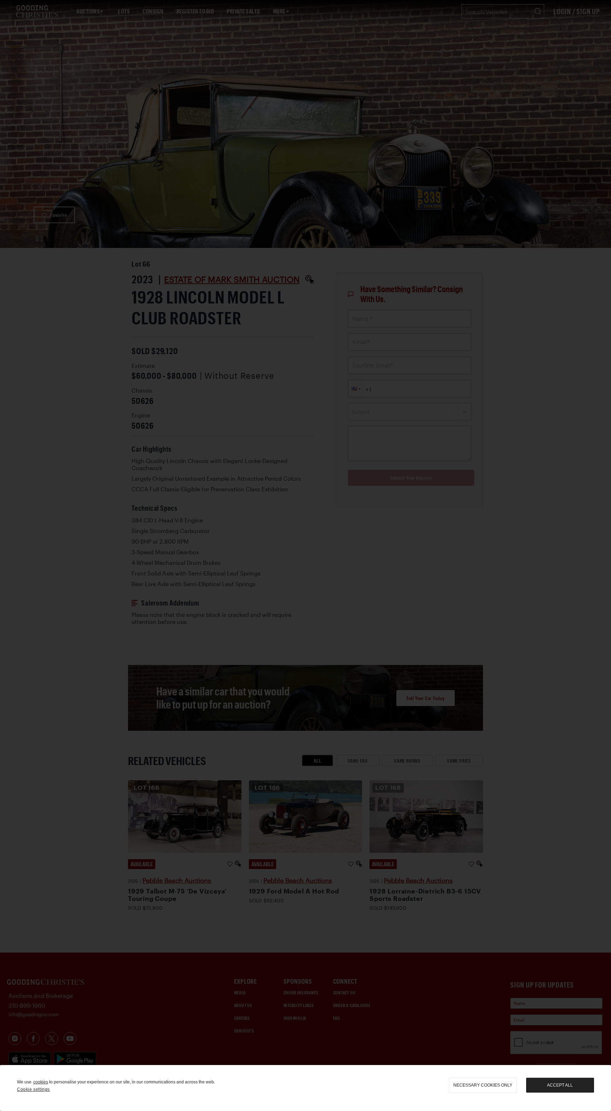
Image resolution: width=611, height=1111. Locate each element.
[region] (305, 1088)
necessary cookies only (482, 1085)
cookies (40, 1082)
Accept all (560, 1085)
